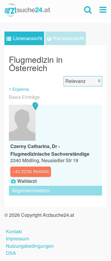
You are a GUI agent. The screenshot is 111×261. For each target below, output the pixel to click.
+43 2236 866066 (30, 171)
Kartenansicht (68, 38)
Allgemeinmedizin (31, 190)
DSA (11, 252)
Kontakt (14, 231)
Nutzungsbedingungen (30, 245)
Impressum (17, 238)
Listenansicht (27, 38)
